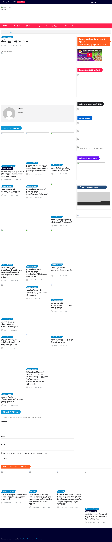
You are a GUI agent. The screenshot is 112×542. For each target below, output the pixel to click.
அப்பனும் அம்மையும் (13, 32)
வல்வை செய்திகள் (15, 26)
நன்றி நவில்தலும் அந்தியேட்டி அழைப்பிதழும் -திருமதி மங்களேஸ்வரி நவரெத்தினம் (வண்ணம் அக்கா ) (11, 272)
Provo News (30, 539)
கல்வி (46, 26)
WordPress (23, 539)
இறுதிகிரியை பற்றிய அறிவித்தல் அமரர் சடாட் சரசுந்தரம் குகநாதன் (10, 342)
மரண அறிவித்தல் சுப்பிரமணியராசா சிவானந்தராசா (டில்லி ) (10, 324)
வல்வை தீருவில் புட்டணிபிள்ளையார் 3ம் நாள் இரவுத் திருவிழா (12, 399)
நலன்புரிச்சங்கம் (27, 26)
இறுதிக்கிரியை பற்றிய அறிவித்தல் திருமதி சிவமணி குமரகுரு (36, 292)
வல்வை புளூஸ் (38, 26)
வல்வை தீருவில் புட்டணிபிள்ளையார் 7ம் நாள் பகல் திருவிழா (62, 305)
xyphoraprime (7, 179)
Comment (4, 422)
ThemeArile (39, 539)
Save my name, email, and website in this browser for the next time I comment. (25, 453)
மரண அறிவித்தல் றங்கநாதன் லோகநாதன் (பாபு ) (62, 269)
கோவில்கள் (66, 26)
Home (5, 26)
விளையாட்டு (75, 26)
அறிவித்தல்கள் (55, 26)
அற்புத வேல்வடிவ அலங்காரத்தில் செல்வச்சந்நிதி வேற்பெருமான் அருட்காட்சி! (14, 496)
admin (5, 45)
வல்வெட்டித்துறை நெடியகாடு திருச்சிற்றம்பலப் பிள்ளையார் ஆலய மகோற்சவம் (12, 173)
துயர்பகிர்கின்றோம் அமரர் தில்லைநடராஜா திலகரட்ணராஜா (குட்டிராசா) (37, 191)
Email (3, 445)
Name (3, 437)
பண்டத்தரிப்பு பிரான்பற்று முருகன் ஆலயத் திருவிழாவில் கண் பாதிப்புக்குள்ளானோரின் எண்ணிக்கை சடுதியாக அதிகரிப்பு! (41, 499)
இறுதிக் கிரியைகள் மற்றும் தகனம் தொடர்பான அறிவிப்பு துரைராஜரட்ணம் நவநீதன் (37, 168)
